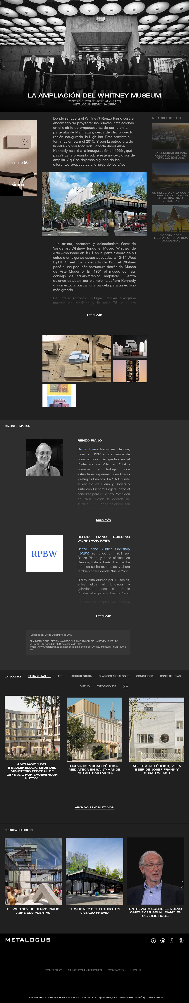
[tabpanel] (94, 753)
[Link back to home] (28, 940)
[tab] (39, 676)
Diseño (85, 686)
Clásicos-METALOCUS (114, 676)
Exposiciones (106, 686)
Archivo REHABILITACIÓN (94, 807)
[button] (11, 752)
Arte (61, 676)
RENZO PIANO (90, 440)
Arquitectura (81, 676)
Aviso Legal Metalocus (87, 998)
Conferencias (170, 676)
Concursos (144, 676)
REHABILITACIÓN (39, 676)
